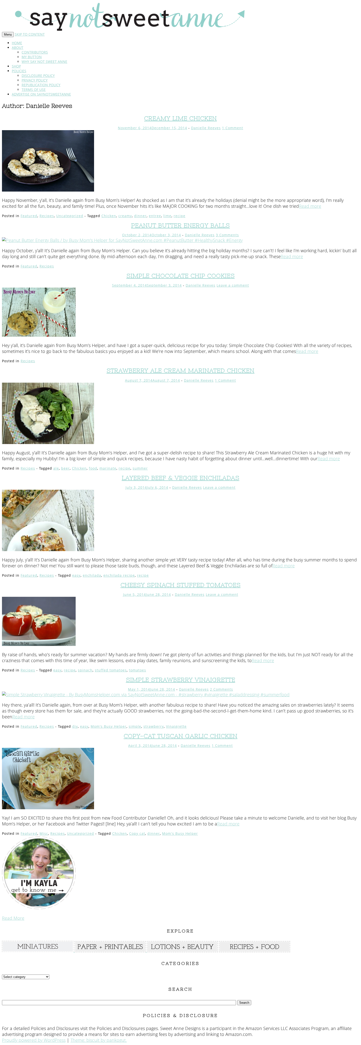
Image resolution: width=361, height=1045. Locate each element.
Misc (44, 833)
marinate (107, 468)
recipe (179, 215)
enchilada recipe (119, 575)
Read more (310, 206)
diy (75, 726)
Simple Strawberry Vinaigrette (180, 679)
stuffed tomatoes (111, 670)
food (93, 468)
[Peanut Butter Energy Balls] (122, 240)
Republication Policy (41, 85)
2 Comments (221, 689)
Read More (13, 918)
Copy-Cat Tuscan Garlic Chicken (180, 736)
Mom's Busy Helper (108, 726)
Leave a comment (233, 285)
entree (155, 215)
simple (135, 726)
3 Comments (227, 235)
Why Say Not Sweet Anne (44, 61)
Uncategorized (69, 215)
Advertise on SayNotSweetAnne (41, 94)
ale (56, 468)
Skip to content (30, 34)
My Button (32, 57)
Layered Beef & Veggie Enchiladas (180, 477)
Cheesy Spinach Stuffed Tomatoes (181, 585)
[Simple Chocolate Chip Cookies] (39, 335)
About (17, 47)
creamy (125, 215)
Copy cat (137, 833)
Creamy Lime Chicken (180, 118)
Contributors (35, 52)
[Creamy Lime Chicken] (48, 190)
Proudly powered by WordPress (34, 1040)
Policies (19, 71)
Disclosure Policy (38, 75)
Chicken (108, 215)
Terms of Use (34, 89)
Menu (8, 34)
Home (17, 43)
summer (140, 468)
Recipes (47, 215)
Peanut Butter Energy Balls (180, 225)
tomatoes (137, 670)
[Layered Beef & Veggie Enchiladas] (48, 549)
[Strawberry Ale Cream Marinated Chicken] (48, 442)
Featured (29, 215)
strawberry (153, 726)
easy (76, 575)
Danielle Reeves (206, 127)
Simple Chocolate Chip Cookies (180, 275)
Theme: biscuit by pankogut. (98, 1040)
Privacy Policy (35, 80)
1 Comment (232, 127)
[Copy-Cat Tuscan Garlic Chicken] (48, 807)
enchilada (92, 575)
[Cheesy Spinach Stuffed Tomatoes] (39, 644)
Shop (16, 66)
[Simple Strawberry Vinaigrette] (146, 694)
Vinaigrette (176, 726)
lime (167, 215)
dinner (140, 215)
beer (65, 468)
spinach (85, 670)
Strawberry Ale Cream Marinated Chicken (180, 370)
